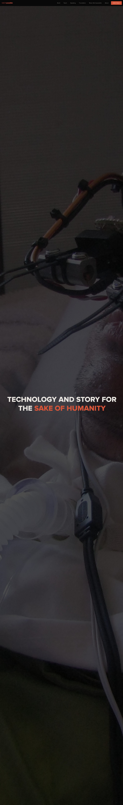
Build (58, 3)
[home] (7, 3)
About (107, 3)
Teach (65, 3)
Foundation (82, 3)
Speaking (73, 3)
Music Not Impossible (95, 3)
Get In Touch (116, 3)
